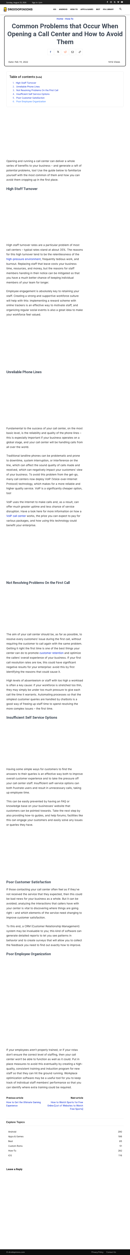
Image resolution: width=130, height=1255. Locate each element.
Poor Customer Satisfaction (30, 97)
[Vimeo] (118, 2)
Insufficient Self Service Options (32, 94)
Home (60, 18)
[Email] (72, 52)
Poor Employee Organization (31, 101)
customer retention (51, 653)
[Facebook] (107, 2)
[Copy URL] (79, 52)
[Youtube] (122, 2)
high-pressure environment (23, 259)
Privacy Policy (97, 1252)
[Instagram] (111, 2)
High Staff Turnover (26, 82)
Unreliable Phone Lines (28, 86)
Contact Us (111, 1252)
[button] (120, 9)
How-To (69, 18)
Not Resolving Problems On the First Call (37, 90)
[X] (115, 2)
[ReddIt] (65, 52)
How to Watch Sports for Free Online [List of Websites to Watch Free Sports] (65, 1105)
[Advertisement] (44, 137)
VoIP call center (16, 515)
